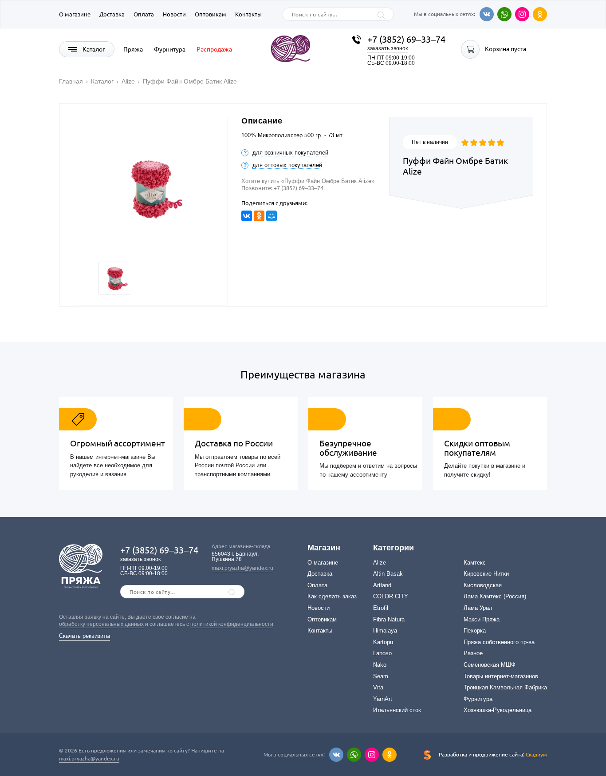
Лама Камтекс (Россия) (495, 596)
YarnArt (382, 699)
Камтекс (475, 562)
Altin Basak (388, 573)
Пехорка (475, 630)
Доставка (112, 14)
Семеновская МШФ (489, 664)
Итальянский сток (397, 710)
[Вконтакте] (487, 14)
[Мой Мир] (271, 216)
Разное (473, 653)
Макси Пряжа (482, 619)
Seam (380, 676)
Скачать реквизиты (84, 636)
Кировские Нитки (486, 573)
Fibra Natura (389, 619)
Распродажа (214, 49)
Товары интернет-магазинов (501, 676)
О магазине (75, 14)
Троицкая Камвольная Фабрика (505, 687)
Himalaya (385, 630)
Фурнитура (169, 49)
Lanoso (382, 653)
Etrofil (380, 608)
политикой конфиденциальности (231, 624)
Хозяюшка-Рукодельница (497, 710)
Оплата (144, 14)
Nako (379, 664)
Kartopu (383, 642)
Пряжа (133, 49)
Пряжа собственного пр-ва (499, 642)
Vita (378, 687)
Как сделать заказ (332, 596)
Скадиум (536, 754)
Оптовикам (210, 14)
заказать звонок (387, 48)
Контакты (248, 14)
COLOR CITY (390, 596)
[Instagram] (522, 14)
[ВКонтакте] (246, 216)
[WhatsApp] (504, 14)
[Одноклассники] (540, 14)
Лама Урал (478, 608)
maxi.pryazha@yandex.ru (242, 568)
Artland (382, 585)
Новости (174, 14)
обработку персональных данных (101, 624)
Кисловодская (483, 585)
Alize (379, 562)
